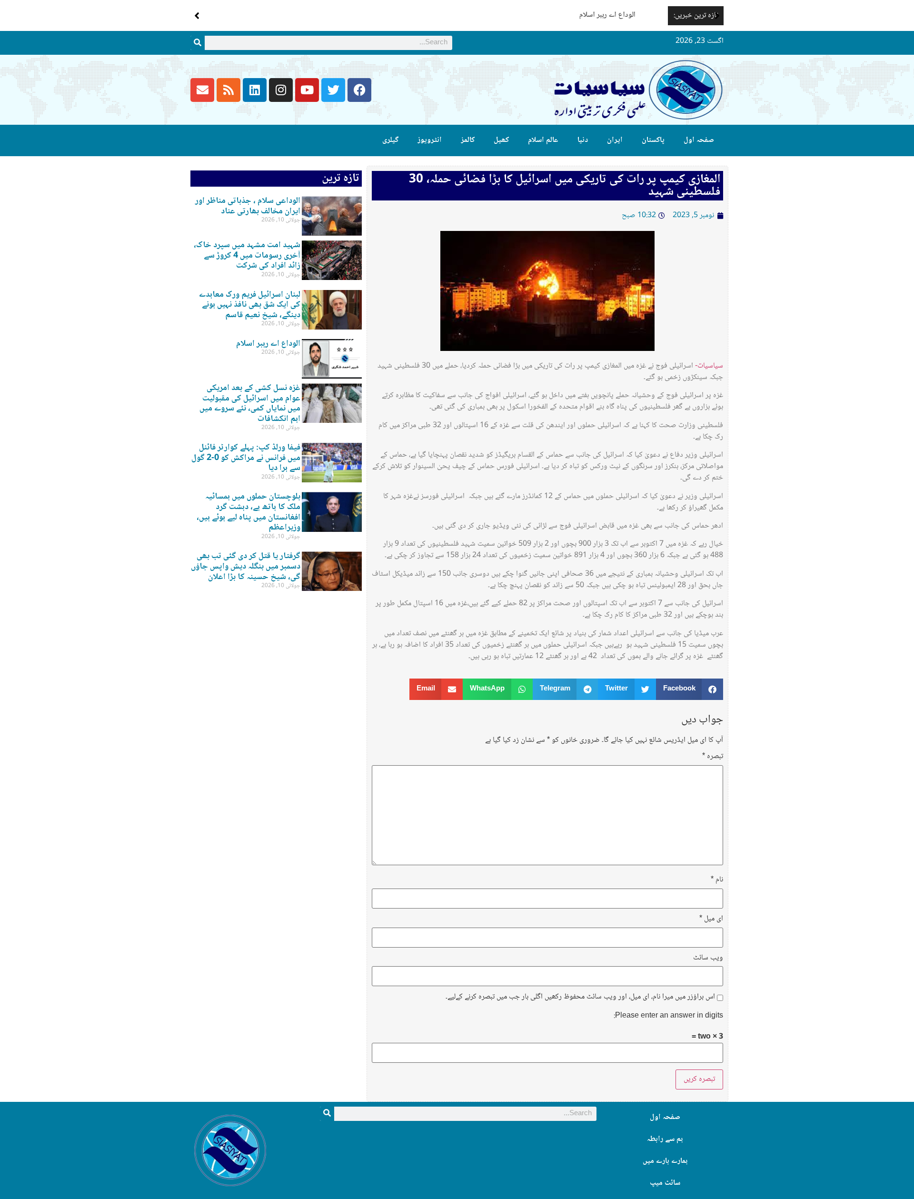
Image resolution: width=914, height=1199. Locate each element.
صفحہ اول (699, 140)
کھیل (501, 140)
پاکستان (653, 140)
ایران (615, 140)
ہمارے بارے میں (665, 1161)
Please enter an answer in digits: (668, 1016)
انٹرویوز (429, 140)
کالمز (468, 140)
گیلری (390, 140)
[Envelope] (202, 90)
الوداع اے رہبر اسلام (634, 15)
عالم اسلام (543, 140)
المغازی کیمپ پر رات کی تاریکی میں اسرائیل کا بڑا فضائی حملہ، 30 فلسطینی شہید (565, 185)
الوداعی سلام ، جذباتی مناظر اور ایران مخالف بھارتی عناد (247, 206)
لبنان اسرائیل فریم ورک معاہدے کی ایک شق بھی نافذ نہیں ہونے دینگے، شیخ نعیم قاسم (249, 305)
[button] (717, 15)
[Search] (197, 43)
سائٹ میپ (665, 1183)
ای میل (711, 919)
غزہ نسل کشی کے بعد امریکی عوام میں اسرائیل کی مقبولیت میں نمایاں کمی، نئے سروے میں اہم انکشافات (249, 403)
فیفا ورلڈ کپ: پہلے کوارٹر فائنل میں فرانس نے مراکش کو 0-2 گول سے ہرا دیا (245, 457)
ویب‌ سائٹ (708, 958)
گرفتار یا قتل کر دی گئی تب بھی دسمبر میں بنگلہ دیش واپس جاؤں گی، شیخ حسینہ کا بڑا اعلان (245, 566)
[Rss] (228, 90)
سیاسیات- (709, 366)
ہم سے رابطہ (665, 1139)
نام (717, 880)
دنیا (582, 140)
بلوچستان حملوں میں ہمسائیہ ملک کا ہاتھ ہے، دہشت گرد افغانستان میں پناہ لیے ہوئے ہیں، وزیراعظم (248, 512)
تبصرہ (712, 756)
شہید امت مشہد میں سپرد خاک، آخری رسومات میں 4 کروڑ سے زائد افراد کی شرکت (247, 255)
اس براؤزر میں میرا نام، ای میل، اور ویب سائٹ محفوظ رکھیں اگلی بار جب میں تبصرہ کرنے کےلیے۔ (580, 997)
